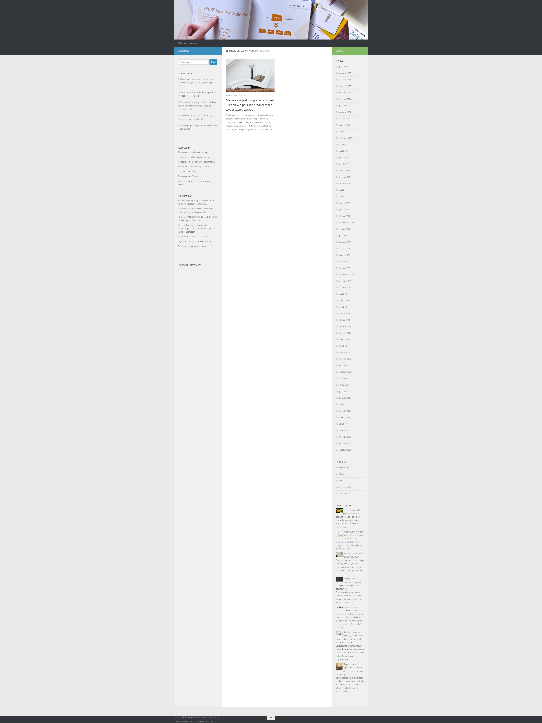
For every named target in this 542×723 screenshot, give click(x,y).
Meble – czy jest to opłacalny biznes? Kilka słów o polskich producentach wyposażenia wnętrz (250, 104)
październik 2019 (346, 274)
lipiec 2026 (343, 66)
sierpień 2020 (344, 229)
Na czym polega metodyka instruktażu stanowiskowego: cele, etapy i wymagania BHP (196, 82)
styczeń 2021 (344, 203)
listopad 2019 (344, 268)
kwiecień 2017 (344, 411)
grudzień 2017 (344, 359)
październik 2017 (346, 372)
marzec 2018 (344, 339)
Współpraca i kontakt (188, 43)
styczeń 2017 (344, 430)
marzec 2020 (344, 255)
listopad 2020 (344, 216)
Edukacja (342, 474)
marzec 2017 (344, 417)
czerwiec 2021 (344, 183)
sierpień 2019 (344, 287)
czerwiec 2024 (344, 112)
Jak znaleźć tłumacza (187, 171)
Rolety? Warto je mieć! (353, 532)
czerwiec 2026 (344, 73)
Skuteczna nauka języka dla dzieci (192, 236)
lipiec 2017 (343, 391)
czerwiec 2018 (344, 326)
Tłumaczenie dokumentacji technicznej (195, 166)
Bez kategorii (344, 467)
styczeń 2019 (344, 313)
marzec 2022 (344, 170)
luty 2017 (342, 424)
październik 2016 (346, 450)
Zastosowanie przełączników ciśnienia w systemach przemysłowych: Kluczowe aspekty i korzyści (197, 105)
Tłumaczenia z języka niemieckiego (193, 152)
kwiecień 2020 (344, 248)
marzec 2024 (344, 125)
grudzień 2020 (344, 209)
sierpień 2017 (344, 385)
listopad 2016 (344, 443)
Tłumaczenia (343, 493)
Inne (228, 95)
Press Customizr (205, 721)
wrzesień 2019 (344, 281)
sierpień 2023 (344, 144)
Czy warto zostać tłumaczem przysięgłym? (196, 157)
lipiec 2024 (343, 105)
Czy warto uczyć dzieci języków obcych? (195, 241)
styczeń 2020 (344, 261)
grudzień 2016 (344, 437)
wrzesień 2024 (344, 99)
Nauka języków (345, 487)
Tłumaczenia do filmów (188, 176)
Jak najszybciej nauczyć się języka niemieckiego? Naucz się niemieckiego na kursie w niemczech (196, 228)
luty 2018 (342, 346)
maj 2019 (342, 294)
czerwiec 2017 (344, 398)
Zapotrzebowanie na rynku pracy (192, 246)
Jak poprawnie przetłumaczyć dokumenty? (196, 162)
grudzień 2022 (344, 157)
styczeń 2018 (344, 352)
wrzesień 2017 (344, 378)
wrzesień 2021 (344, 177)
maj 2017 (342, 404)
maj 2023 (342, 151)
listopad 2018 (344, 320)
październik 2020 (346, 222)
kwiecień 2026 (344, 79)
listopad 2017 (344, 365)
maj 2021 (342, 190)
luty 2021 (342, 196)
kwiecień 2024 (344, 118)
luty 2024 (342, 131)
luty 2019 (342, 307)
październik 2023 (346, 138)
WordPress (186, 721)
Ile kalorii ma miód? (351, 510)
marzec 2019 (344, 300)
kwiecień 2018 (344, 333)
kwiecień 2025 (344, 86)
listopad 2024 (344, 92)
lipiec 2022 (343, 164)
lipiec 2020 (343, 235)
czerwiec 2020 (344, 242)
